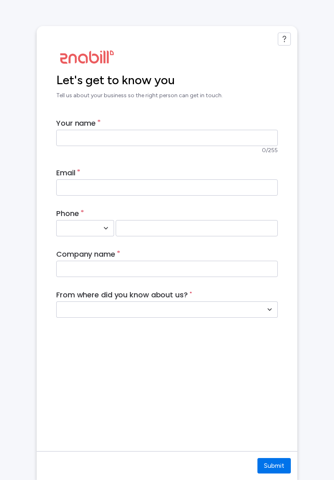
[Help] (284, 39)
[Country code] (105, 228)
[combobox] (76, 228)
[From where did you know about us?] (269, 309)
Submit (274, 465)
